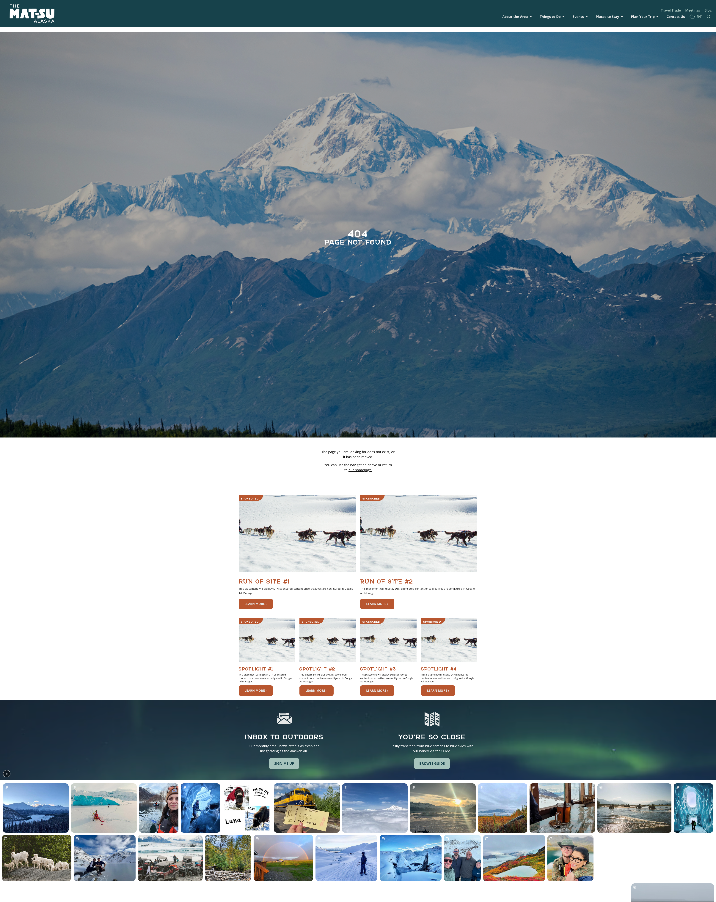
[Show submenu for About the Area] (530, 16)
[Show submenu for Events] (586, 16)
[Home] (32, 13)
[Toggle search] (709, 17)
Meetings (692, 10)
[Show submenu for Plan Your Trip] (657, 16)
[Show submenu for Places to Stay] (622, 16)
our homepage (360, 470)
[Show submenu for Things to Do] (563, 16)
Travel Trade (671, 10)
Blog (708, 10)
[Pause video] (6, 773)
